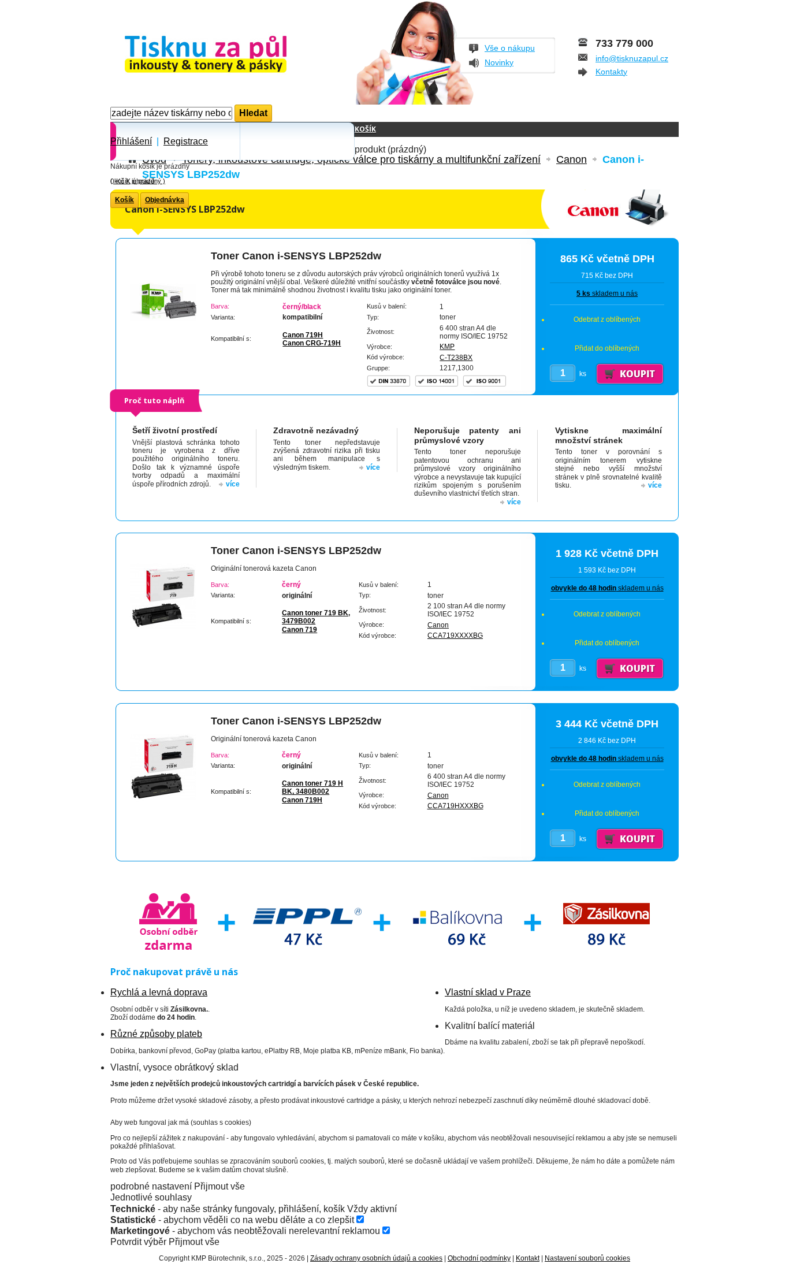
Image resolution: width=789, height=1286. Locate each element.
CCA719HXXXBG (455, 806)
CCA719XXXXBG (455, 635)
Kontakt (527, 1258)
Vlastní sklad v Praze (488, 992)
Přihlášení (131, 141)
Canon (438, 625)
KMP (447, 347)
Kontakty (611, 71)
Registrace (185, 141)
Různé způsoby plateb (156, 1034)
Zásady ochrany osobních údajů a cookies (376, 1258)
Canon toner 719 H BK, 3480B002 (312, 787)
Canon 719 (299, 630)
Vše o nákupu (510, 48)
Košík (365, 129)
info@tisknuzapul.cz (632, 58)
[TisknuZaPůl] (236, 55)
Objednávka (164, 200)
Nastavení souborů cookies (587, 1258)
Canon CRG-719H (311, 343)
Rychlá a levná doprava (158, 992)
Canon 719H (302, 335)
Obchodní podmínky (479, 1258)
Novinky (499, 62)
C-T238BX (456, 358)
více (233, 484)
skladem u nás (607, 293)
